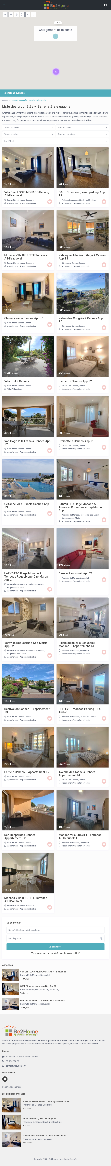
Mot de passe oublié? (70, 953)
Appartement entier (28, 203)
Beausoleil (30, 200)
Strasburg (92, 200)
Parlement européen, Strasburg (74, 200)
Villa (9, 389)
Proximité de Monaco (16, 200)
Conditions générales (11, 1087)
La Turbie (92, 717)
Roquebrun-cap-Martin (71, 518)
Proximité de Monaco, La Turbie (75, 717)
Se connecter (55, 946)
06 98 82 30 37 (12, 1061)
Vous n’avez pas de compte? (44, 953)
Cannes (82, 263)
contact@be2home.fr (16, 1066)
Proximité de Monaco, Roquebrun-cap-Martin (80, 515)
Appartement (12, 203)
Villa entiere (17, 389)
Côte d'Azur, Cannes (70, 263)
